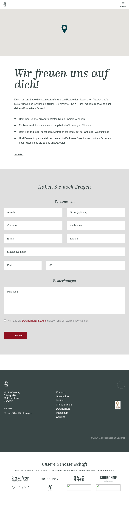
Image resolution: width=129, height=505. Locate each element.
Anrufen (18, 154)
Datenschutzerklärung (34, 320)
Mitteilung (12, 291)
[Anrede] (33, 212)
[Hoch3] (50, 487)
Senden (18, 335)
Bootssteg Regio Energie (60, 119)
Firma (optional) (78, 212)
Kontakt (60, 392)
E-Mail (10, 238)
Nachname (76, 225)
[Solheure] (50, 479)
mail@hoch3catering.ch (20, 413)
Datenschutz (63, 408)
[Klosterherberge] (108, 487)
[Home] (5, 4)
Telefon (74, 238)
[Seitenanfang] (121, 385)
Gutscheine (62, 396)
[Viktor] (20, 487)
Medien (60, 400)
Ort (50, 265)
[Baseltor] (20, 479)
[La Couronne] (108, 479)
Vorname (12, 225)
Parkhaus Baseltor (75, 138)
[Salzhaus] (79, 479)
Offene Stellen (64, 404)
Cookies (60, 417)
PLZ (9, 265)
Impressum (62, 412)
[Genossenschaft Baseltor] (79, 487)
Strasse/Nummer (16, 251)
